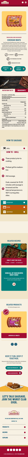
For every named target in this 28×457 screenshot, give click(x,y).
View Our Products (12, 368)
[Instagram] (17, 450)
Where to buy (5, 68)
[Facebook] (8, 450)
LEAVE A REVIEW (18, 68)
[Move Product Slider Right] (15, 344)
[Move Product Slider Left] (12, 344)
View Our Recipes (13, 373)
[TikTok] (20, 450)
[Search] (23, 2)
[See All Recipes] (14, 284)
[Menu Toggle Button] (26, 2)
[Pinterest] (14, 450)
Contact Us (14, 421)
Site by (19, 454)
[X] (11, 450)
